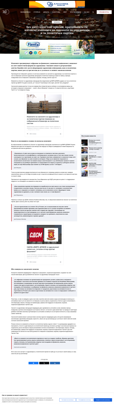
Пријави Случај (104, 12)
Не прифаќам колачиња (85, 400)
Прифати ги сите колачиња (103, 400)
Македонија (57, 22)
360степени (50, 37)
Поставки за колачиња (67, 400)
